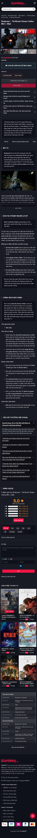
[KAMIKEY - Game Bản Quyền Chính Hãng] (18, 3)
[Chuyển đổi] (33, 423)
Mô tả (6, 141)
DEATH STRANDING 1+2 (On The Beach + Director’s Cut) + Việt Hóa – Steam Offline (27, 616)
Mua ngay (17, 85)
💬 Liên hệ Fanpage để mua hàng (18, 65)
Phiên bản (3, 71)
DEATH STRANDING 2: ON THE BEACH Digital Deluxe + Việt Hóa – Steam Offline (26, 682)
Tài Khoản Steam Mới (14, 17)
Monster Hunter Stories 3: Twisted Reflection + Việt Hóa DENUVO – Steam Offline (27, 649)
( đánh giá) (14, 57)
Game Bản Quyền (12, 15)
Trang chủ (3, 15)
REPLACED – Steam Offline (8, 649)
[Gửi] (33, 9)
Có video (12, 531)
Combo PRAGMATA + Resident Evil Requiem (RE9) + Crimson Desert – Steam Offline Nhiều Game (9, 616)
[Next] (32, 38)
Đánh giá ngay (18, 520)
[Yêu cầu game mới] (32, 816)
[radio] (7, 75)
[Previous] (4, 38)
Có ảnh (20, 531)
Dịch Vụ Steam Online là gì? (20, 141)
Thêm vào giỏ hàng (17, 80)
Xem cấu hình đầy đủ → (18, 747)
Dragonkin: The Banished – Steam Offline (9, 682)
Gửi (18, 571)
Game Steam (21, 15)
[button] (2, 3)
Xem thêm (18, 208)
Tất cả (6, 528)
